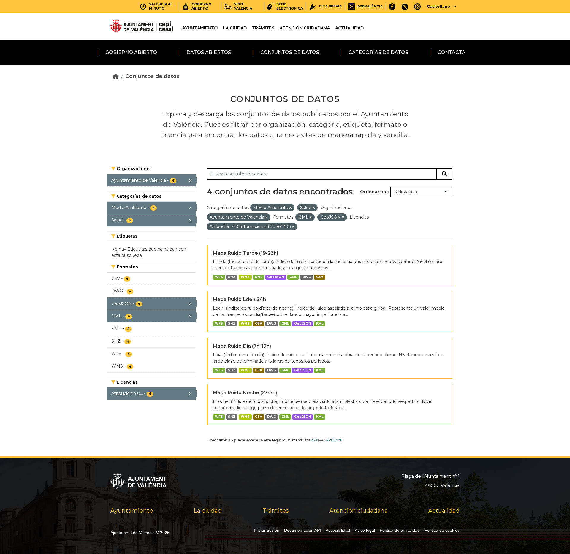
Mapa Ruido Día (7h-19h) (242, 346)
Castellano (438, 6)
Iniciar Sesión (266, 530)
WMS (245, 277)
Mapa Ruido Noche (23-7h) (245, 392)
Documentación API (302, 530)
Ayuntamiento (200, 28)
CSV (319, 277)
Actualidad (349, 28)
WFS (219, 277)
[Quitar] (290, 208)
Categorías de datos (378, 52)
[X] (405, 6)
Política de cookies (442, 530)
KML (258, 277)
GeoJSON (275, 277)
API (314, 440)
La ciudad (235, 28)
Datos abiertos (208, 52)
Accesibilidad (338, 530)
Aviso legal (365, 530)
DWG (306, 277)
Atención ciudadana (305, 28)
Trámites (263, 28)
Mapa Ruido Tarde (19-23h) (245, 253)
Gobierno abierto (131, 52)
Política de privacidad (400, 530)
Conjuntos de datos (289, 52)
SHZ (231, 277)
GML (293, 277)
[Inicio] (116, 76)
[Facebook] (392, 6)
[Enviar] (444, 174)
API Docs (333, 440)
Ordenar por (374, 191)
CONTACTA (452, 52)
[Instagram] (417, 6)
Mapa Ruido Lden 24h (239, 299)
